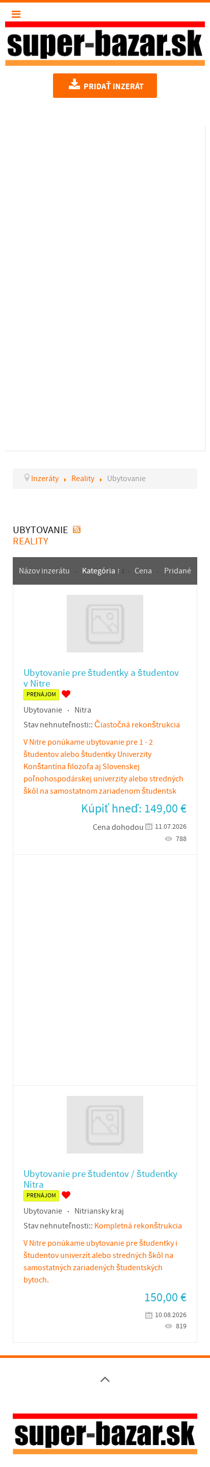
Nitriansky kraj (99, 1211)
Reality (30, 541)
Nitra (82, 710)
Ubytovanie (42, 710)
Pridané (177, 571)
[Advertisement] (105, 286)
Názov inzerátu (45, 571)
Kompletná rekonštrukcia (138, 1226)
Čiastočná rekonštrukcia (137, 725)
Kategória (99, 571)
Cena (144, 571)
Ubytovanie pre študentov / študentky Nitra (100, 1179)
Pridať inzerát (113, 86)
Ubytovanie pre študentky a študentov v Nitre (101, 678)
